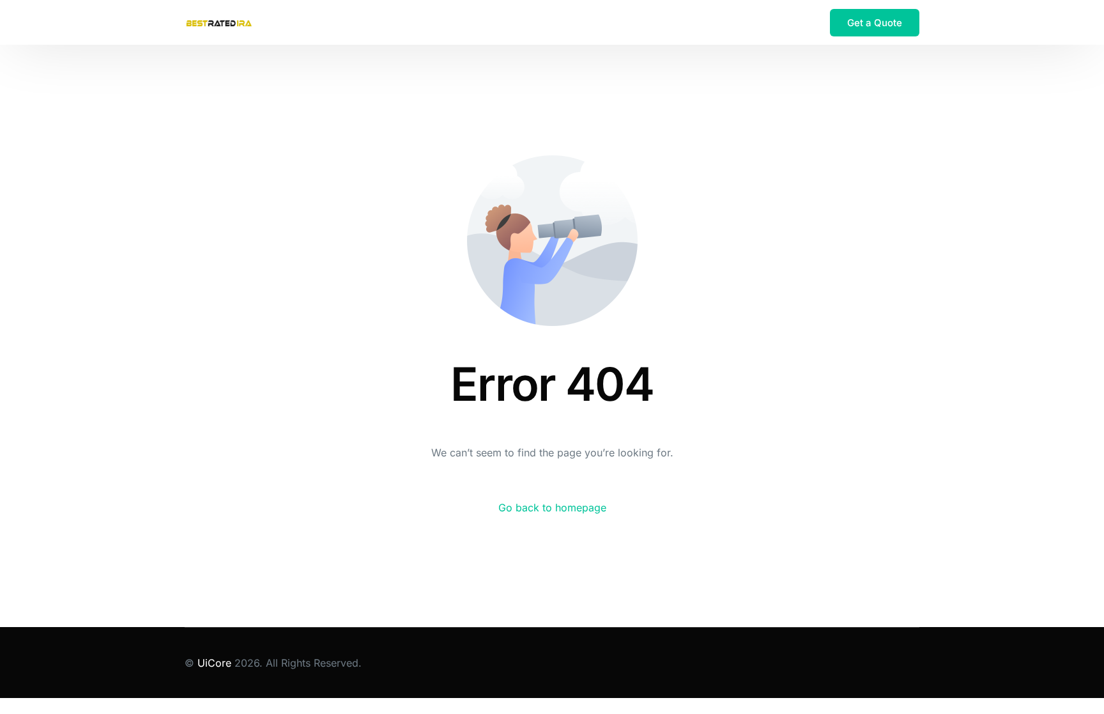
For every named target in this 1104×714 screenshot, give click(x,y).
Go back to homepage (552, 507)
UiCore (214, 662)
